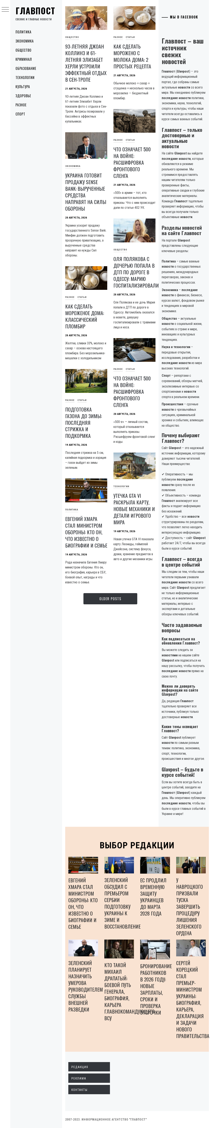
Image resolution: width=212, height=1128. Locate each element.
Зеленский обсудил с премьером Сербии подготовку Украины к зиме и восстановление (122, 903)
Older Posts (110, 598)
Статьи (130, 37)
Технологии (25, 77)
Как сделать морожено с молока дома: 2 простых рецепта (132, 56)
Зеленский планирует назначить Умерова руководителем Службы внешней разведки (85, 986)
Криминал (24, 59)
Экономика (25, 41)
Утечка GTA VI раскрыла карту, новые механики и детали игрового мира (134, 509)
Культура (23, 86)
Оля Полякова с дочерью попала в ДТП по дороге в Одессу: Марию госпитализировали (136, 272)
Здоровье (23, 95)
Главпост (35, 10)
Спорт (20, 114)
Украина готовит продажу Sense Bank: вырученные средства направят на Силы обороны (85, 191)
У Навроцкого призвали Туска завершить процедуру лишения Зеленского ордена (189, 906)
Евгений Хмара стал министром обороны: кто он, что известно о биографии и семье (86, 532)
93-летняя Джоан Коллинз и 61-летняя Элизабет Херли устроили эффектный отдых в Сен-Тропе (86, 62)
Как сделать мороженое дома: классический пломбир (84, 316)
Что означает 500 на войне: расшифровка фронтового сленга (132, 162)
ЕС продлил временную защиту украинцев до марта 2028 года (153, 896)
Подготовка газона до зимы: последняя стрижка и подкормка (83, 423)
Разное (21, 104)
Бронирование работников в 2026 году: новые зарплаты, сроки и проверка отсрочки (156, 989)
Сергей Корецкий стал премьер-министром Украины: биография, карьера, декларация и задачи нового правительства (192, 999)
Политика (23, 31)
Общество (23, 50)
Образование (26, 68)
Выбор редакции (137, 845)
